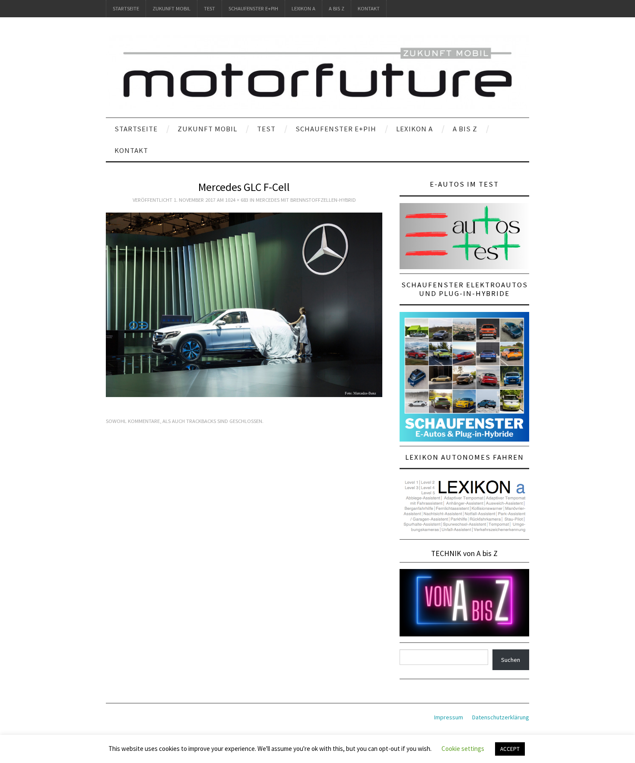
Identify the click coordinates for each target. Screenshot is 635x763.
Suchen (510, 660)
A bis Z (336, 8)
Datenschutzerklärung (500, 717)
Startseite (126, 8)
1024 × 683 (236, 200)
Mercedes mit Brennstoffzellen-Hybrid (306, 200)
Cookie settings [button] (462, 748)
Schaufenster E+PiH (253, 8)
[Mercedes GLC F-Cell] (244, 304)
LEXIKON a (303, 8)
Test (209, 8)
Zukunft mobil (171, 8)
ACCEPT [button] (510, 749)
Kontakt (369, 8)
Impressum (448, 717)
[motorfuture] (317, 71)
